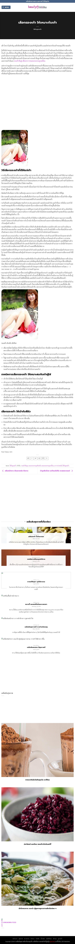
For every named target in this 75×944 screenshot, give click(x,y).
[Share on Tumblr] (46, 458)
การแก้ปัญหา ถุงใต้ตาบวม (36, 582)
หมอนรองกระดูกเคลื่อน (48, 465)
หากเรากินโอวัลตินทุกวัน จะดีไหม (37, 780)
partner (52, 941)
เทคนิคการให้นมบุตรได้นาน (36, 559)
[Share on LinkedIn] (43, 458)
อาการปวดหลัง (58, 465)
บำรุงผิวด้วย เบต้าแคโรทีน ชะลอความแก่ (55, 471)
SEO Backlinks (66, 941)
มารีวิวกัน (58, 941)
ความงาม (26, 938)
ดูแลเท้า (60, 938)
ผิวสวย (32, 938)
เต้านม (55, 938)
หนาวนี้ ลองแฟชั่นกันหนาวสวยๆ (36, 604)
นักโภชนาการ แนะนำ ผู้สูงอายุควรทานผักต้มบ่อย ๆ (37, 908)
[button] (6, 7)
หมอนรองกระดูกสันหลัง (35, 465)
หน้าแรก (15, 938)
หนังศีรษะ (49, 938)
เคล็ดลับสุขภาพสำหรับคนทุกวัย (24, 941)
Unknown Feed (9, 922)
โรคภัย (37, 938)
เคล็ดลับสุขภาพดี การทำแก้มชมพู (36, 627)
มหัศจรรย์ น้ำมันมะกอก (36, 537)
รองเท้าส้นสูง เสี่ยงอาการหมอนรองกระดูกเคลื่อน (29, 61)
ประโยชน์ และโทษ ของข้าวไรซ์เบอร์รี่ (37, 844)
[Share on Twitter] (35, 458)
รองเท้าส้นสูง (24, 465)
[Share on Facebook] (32, 458)
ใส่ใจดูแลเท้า (37, 29)
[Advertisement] (37, 90)
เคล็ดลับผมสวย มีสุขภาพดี (36, 647)
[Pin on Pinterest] (39, 458)
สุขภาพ (21, 938)
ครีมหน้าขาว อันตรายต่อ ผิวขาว (16, 471)
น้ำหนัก (43, 938)
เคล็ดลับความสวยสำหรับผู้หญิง (41, 941)
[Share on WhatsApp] (28, 458)
